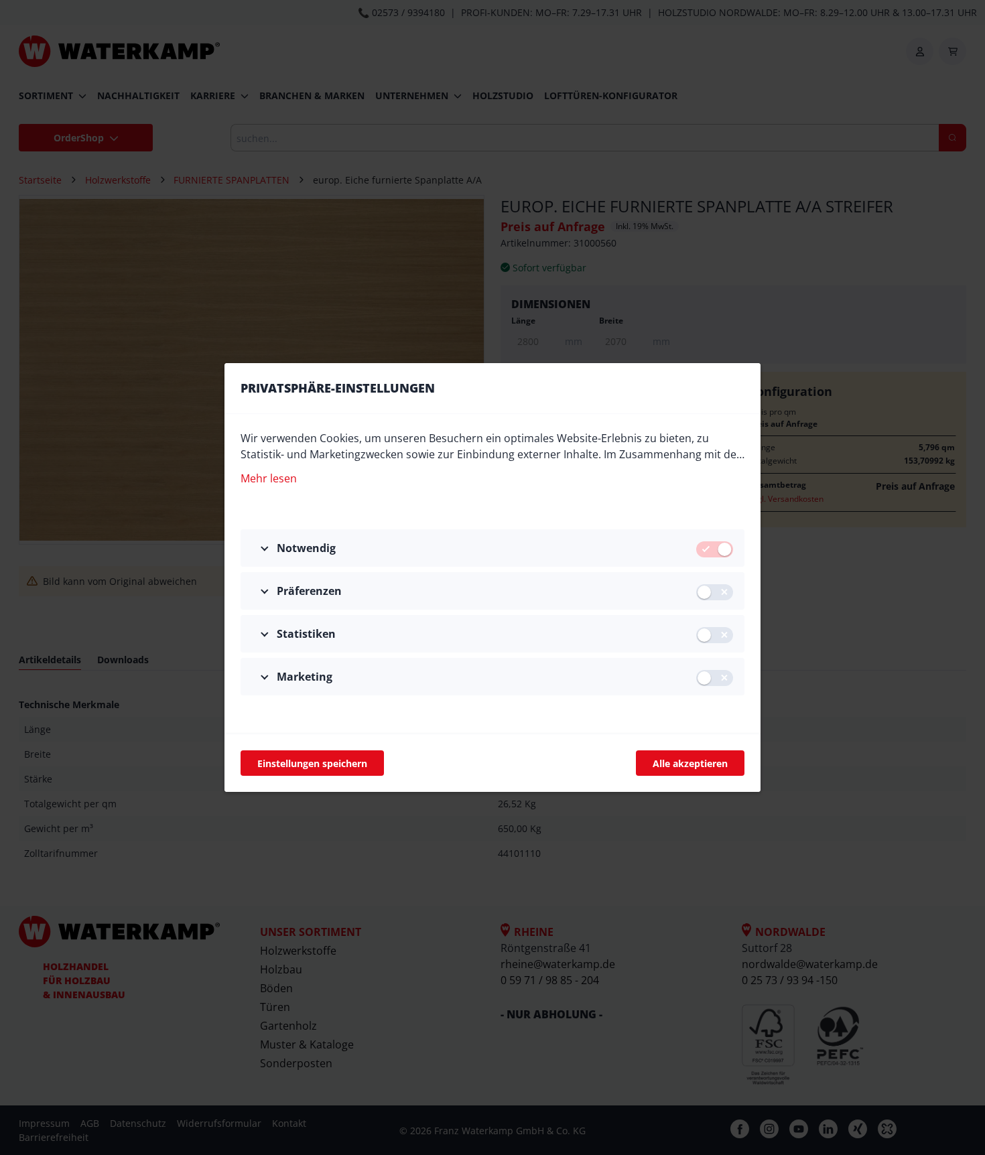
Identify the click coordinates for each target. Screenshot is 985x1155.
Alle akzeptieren (690, 763)
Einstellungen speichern (312, 763)
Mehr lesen (269, 478)
